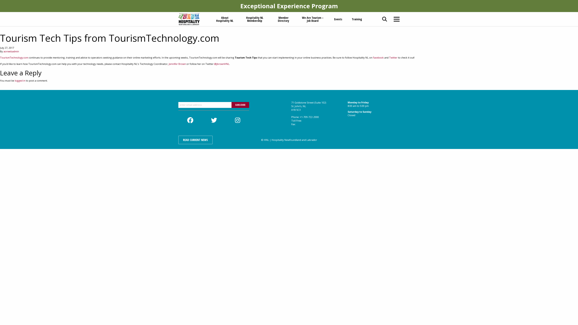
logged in (20, 80)
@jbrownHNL (221, 64)
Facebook (378, 57)
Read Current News (195, 140)
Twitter (393, 57)
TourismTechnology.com (14, 57)
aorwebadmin (11, 51)
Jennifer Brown (177, 64)
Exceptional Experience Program (289, 6)
